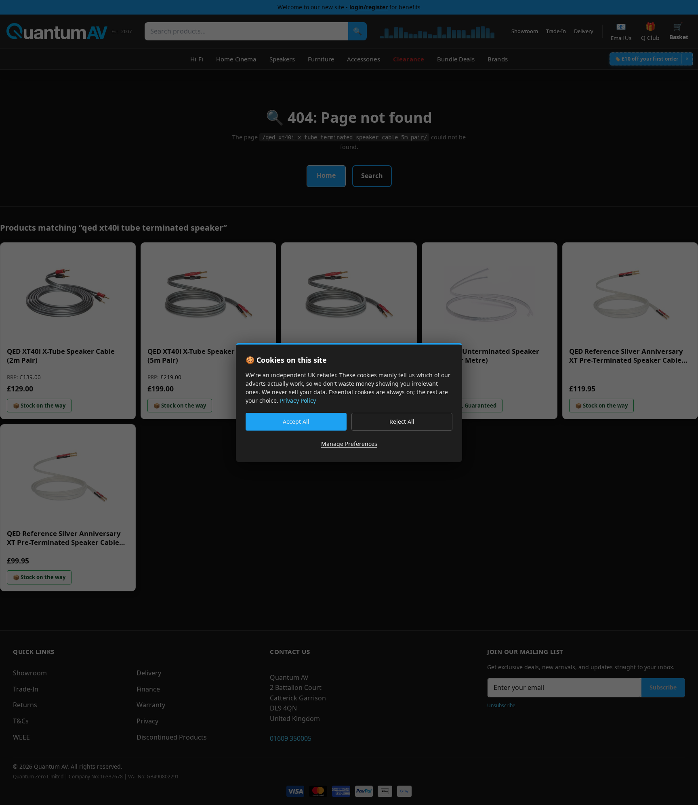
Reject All (401, 421)
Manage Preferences (349, 444)
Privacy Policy (298, 400)
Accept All (296, 421)
